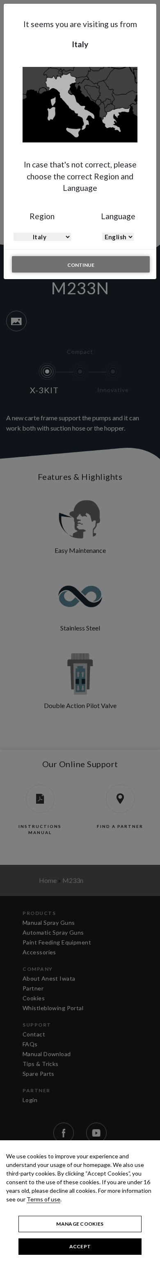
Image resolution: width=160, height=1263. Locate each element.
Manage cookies (79, 1224)
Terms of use (43, 1199)
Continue (80, 265)
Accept (80, 1246)
